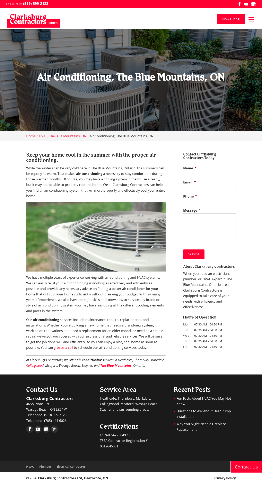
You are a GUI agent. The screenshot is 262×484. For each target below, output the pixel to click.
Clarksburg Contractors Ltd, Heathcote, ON (73, 478)
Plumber (45, 466)
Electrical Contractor (70, 466)
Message (192, 210)
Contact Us (246, 467)
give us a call (63, 347)
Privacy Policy (224, 478)
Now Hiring (230, 19)
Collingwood (35, 365)
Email (189, 182)
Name (189, 168)
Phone (190, 196)
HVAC (30, 466)
